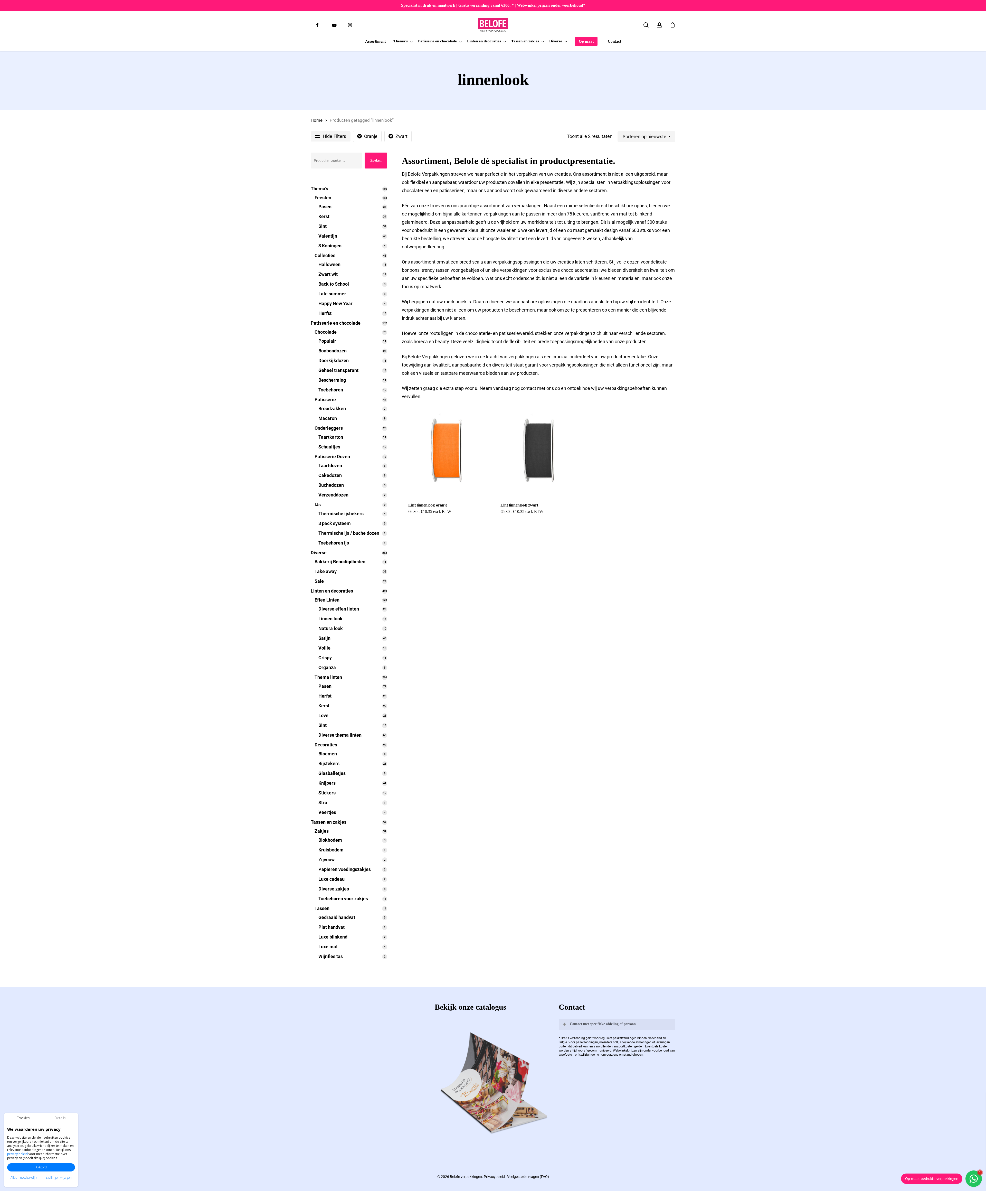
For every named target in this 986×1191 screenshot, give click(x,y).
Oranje (370, 136)
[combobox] (646, 136)
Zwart (401, 136)
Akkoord (41, 1167)
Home (317, 120)
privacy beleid (17, 1154)
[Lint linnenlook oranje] (446, 452)
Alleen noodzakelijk (24, 1177)
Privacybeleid (494, 1177)
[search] (646, 25)
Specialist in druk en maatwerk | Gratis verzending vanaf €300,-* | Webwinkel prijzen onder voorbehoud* (493, 5)
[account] (659, 25)
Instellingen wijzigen (58, 1177)
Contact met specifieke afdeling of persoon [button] (603, 1024)
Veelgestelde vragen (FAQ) (528, 1177)
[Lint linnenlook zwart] (538, 452)
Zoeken (376, 160)
